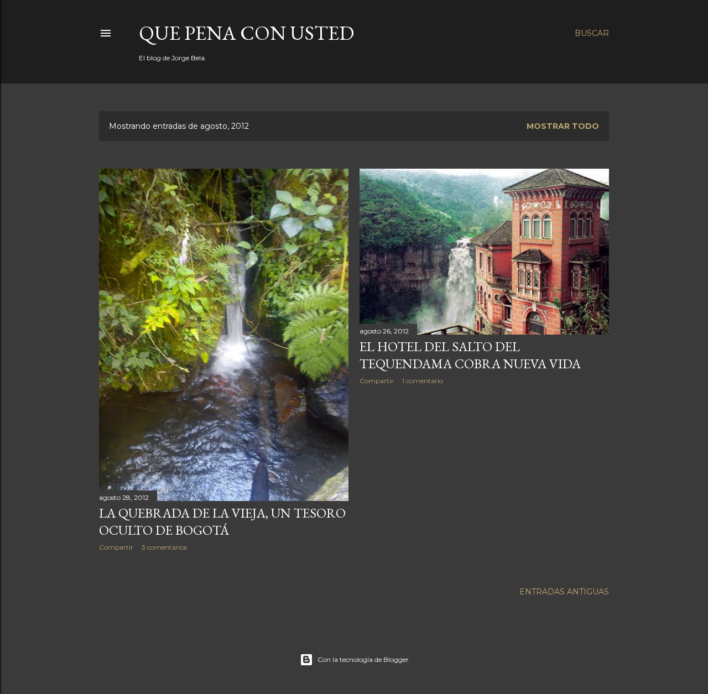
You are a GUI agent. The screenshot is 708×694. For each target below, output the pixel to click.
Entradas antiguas (564, 592)
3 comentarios (164, 547)
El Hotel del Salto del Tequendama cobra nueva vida (470, 355)
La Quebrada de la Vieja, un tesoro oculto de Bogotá (222, 521)
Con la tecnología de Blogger (363, 659)
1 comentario (422, 381)
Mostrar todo (563, 126)
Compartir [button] (116, 547)
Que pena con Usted (246, 33)
